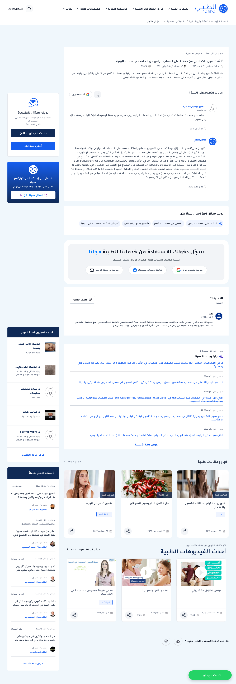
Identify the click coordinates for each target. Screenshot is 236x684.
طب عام (36, 397)
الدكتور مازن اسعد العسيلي (34, 547)
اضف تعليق (80, 300)
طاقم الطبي (199, 140)
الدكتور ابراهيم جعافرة (194, 106)
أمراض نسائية (17, 558)
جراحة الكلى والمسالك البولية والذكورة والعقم (28, 373)
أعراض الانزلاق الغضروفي (207, 591)
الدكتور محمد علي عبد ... (36, 509)
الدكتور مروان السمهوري (36, 582)
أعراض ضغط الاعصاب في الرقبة (100, 223)
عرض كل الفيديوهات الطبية (83, 549)
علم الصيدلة (16, 628)
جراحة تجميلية (33, 352)
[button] (178, 8)
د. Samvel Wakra (30, 432)
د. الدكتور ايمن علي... (27, 367)
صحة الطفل (16, 486)
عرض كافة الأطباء (33, 455)
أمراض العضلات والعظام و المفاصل (38, 523)
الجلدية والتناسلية (31, 416)
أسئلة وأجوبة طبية (198, 21)
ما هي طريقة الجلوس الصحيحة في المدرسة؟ (92, 592)
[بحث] (29, 8)
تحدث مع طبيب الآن (33, 133)
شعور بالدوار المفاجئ (136, 223)
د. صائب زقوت (31, 412)
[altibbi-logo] (212, 9)
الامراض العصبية (176, 21)
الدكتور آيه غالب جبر (38, 652)
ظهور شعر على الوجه (99, 503)
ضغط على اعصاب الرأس (202, 223)
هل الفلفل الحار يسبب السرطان (149, 503)
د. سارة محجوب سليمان (30, 391)
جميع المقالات (72, 461)
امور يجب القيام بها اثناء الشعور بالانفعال (205, 505)
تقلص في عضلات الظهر (168, 223)
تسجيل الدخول (15, 9)
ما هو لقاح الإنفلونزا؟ (155, 591)
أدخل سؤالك (33, 146)
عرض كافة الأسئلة (146, 445)
